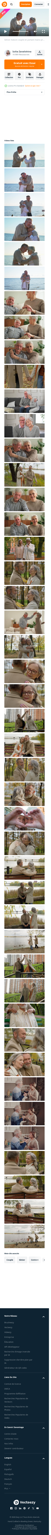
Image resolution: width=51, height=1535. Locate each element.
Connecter (39, 4)
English (7, 1464)
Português (9, 1474)
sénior (22, 1260)
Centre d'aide (10, 1434)
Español (8, 1469)
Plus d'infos (11, 92)
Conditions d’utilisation (24, 1525)
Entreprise (9, 1337)
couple (10, 1260)
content (35, 1260)
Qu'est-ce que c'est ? (32, 86)
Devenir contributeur (14, 1448)
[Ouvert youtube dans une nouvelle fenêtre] (37, 1508)
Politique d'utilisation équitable (24, 1528)
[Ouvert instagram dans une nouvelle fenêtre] (16, 1508)
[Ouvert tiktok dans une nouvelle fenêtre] (29, 1508)
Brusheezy (9, 1322)
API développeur (11, 1346)
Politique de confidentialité (26, 1527)
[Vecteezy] (4, 4)
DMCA (7, 1388)
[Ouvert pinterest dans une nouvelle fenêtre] (24, 1508)
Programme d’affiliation (15, 1393)
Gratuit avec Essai (24, 64)
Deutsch (8, 1479)
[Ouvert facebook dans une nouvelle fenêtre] (11, 1508)
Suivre (39, 54)
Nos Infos (8, 1443)
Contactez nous (11, 1438)
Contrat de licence (12, 1384)
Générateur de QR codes (15, 1368)
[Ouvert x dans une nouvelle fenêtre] (33, 1508)
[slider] (20, 31)
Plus (6, 1488)
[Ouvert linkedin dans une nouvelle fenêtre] (20, 1508)
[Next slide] (40, 1260)
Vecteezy (8, 1327)
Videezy (7, 1332)
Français (8, 1484)
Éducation (8, 1342)
